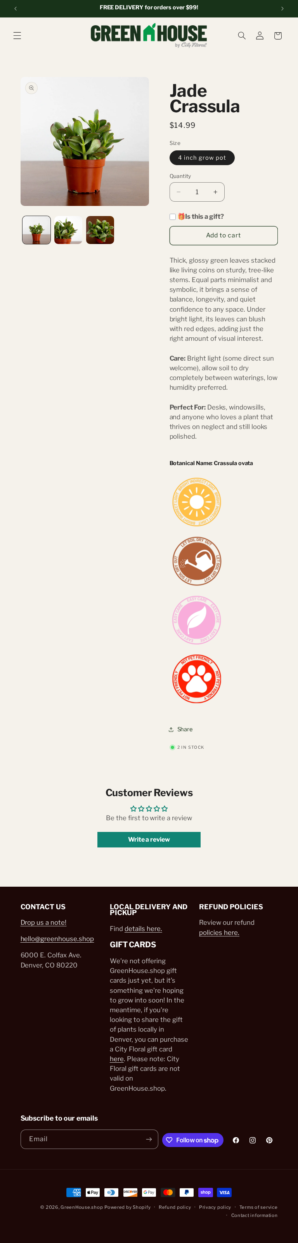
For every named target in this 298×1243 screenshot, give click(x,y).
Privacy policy (215, 1207)
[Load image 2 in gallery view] (68, 230)
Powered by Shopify (127, 1207)
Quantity (180, 176)
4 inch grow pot (202, 157)
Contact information (254, 1215)
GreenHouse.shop (82, 1207)
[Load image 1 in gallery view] (36, 230)
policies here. (219, 932)
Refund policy (175, 1207)
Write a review (149, 839)
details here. (143, 929)
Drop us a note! (44, 922)
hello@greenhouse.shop (57, 939)
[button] (17, 36)
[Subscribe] (149, 1139)
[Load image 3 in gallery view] (100, 230)
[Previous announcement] (15, 8)
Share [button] (185, 729)
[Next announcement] (282, 8)
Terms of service (258, 1207)
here (117, 1059)
